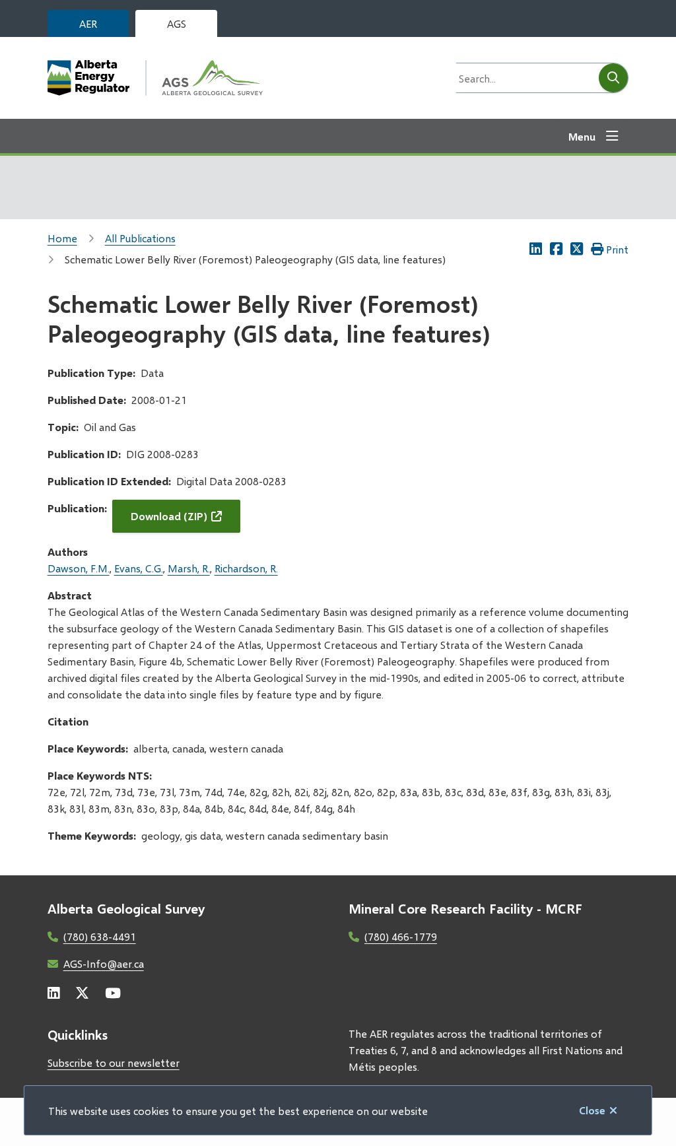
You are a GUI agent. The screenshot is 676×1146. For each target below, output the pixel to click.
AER (88, 23)
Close (592, 1110)
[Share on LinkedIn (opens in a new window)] (535, 249)
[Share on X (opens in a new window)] (576, 249)
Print (617, 249)
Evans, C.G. (138, 568)
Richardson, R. (246, 568)
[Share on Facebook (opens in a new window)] (556, 249)
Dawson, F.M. (79, 568)
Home (62, 238)
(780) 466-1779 (400, 936)
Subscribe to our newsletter (114, 1062)
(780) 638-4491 (99, 936)
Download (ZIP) (169, 516)
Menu (581, 136)
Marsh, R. (189, 568)
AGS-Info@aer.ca (103, 963)
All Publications (140, 238)
